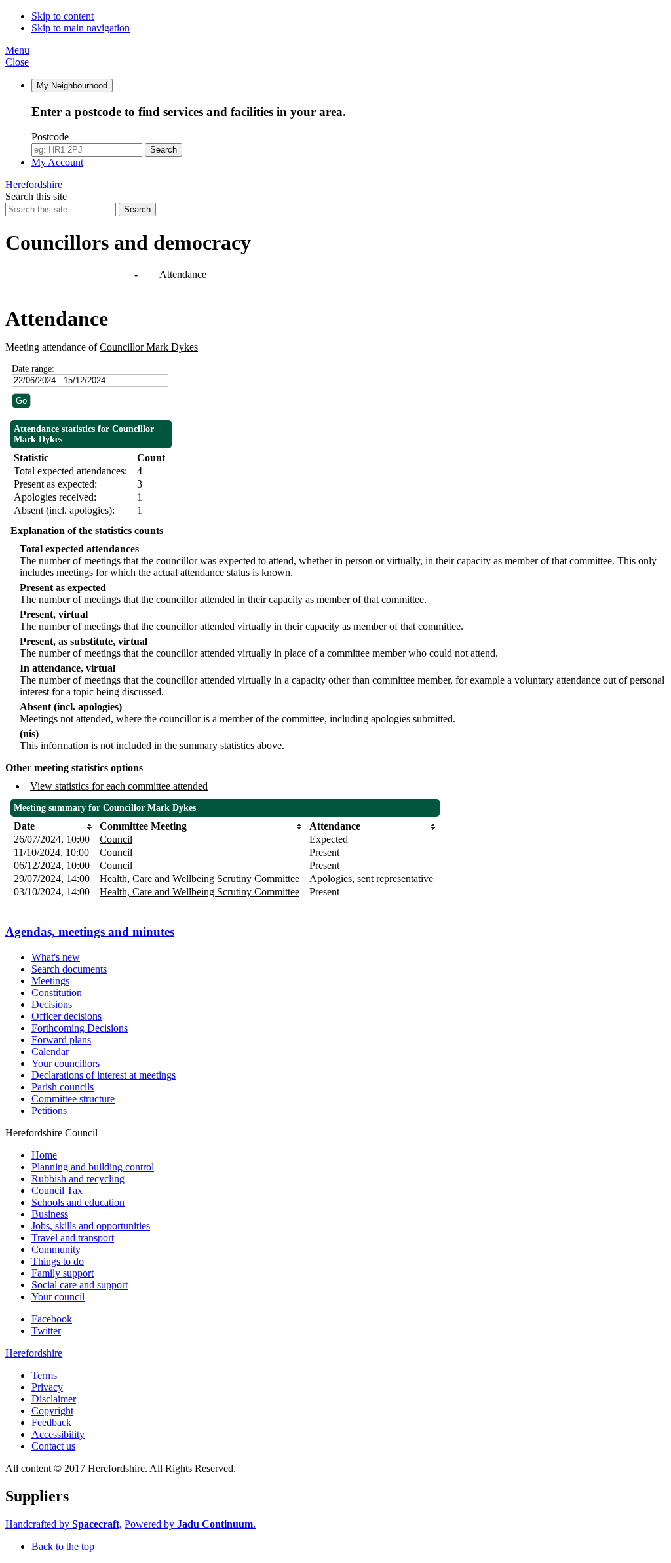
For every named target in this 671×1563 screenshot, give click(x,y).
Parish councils (62, 1086)
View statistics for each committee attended (119, 786)
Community (56, 1249)
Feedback (51, 1422)
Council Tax (57, 1190)
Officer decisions (66, 1016)
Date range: (33, 369)
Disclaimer (53, 1398)
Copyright (52, 1410)
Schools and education (78, 1202)
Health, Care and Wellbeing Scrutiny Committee (199, 878)
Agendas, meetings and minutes (70, 274)
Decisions (51, 1004)
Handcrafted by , (63, 1524)
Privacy (47, 1387)
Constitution (56, 992)
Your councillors (65, 1063)
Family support (62, 1273)
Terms (44, 1375)
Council (116, 839)
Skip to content (62, 16)
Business (49, 1214)
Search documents (69, 968)
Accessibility (58, 1434)
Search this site (36, 196)
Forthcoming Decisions (79, 1027)
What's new (55, 957)
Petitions (49, 1110)
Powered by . (190, 1524)
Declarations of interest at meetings (103, 1075)
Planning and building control (92, 1166)
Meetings (50, 980)
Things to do (57, 1261)
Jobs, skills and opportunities (90, 1225)
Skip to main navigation (80, 27)
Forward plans (61, 1039)
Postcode (50, 136)
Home (44, 1155)
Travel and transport (72, 1237)
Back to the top (62, 1546)
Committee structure (73, 1098)
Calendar (50, 1051)
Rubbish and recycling (78, 1178)
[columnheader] (53, 826)
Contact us (53, 1446)
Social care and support (79, 1284)
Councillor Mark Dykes (149, 347)
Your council (58, 1296)
